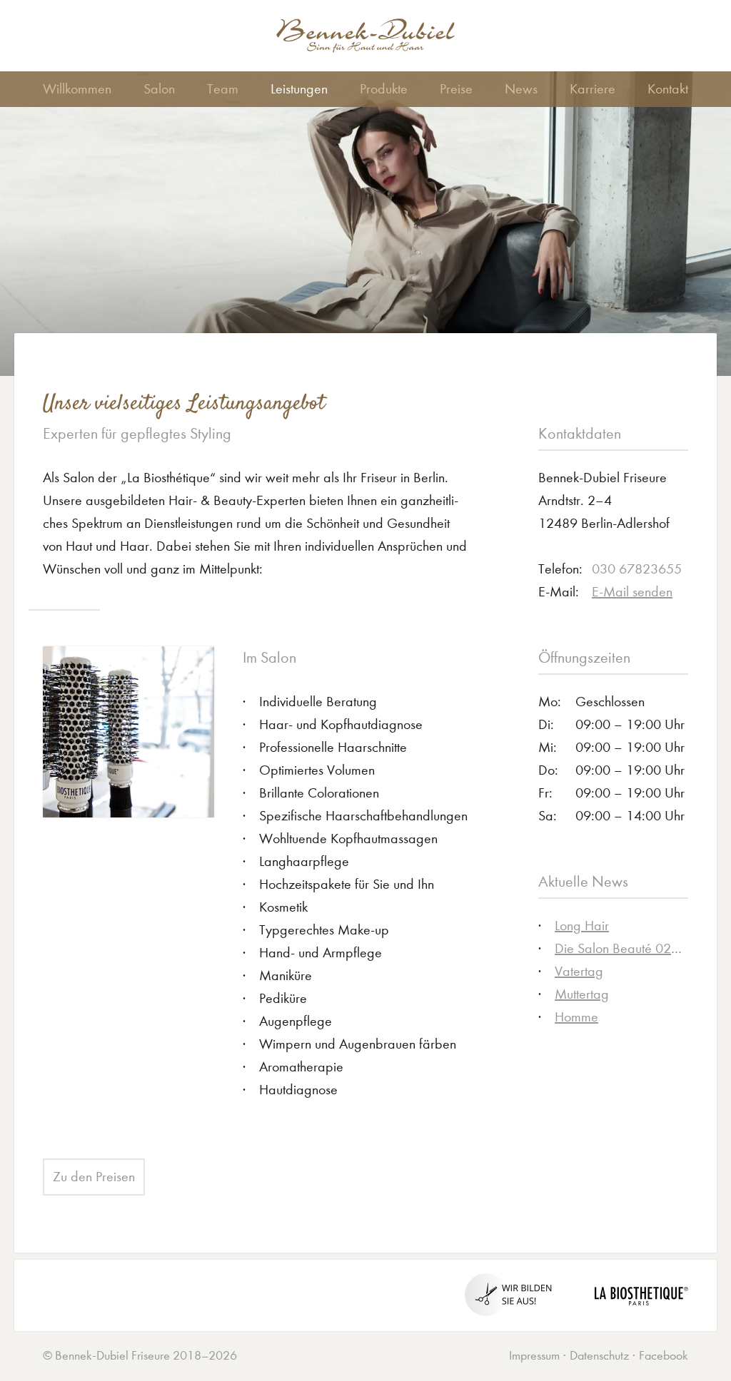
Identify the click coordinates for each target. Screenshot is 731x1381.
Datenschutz (599, 1355)
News (521, 89)
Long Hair (582, 925)
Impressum (534, 1355)
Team (222, 89)
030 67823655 (637, 569)
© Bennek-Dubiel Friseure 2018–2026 (140, 1355)
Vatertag (579, 971)
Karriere (592, 89)
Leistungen (299, 89)
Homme (576, 1017)
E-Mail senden (632, 592)
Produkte (384, 89)
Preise (456, 89)
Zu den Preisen (94, 1176)
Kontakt (667, 89)
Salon (159, 89)
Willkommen (77, 89)
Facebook (663, 1355)
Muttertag (582, 994)
